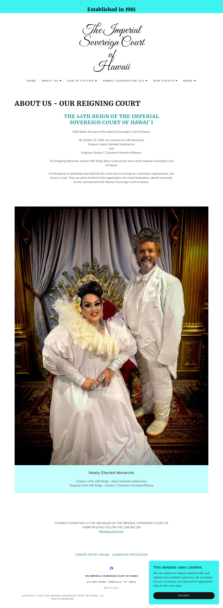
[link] (111, 68)
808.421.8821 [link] (111, 588)
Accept (184, 595)
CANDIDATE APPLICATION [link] (130, 554)
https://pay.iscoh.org (111, 531)
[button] (52, 81)
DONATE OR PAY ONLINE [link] (92, 554)
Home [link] (31, 80)
